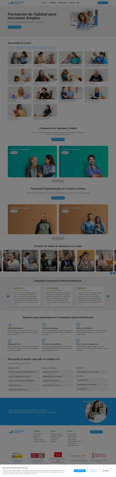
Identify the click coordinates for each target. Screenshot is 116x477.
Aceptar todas (79, 470)
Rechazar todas (93, 470)
